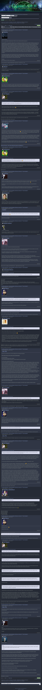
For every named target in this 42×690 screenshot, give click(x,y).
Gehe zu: (39, 682)
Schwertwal (6, 193)
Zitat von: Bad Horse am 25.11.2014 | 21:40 (7, 326)
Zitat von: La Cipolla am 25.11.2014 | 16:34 (7, 158)
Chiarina (5, 32)
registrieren (13, 14)
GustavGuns (6, 75)
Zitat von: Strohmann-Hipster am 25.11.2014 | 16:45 (8, 549)
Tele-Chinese (6, 318)
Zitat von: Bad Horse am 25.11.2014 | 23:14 (7, 498)
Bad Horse (6, 288)
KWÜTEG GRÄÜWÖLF (9, 489)
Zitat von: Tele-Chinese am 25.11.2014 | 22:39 (8, 450)
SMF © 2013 (20, 688)
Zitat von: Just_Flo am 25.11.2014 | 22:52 (7, 396)
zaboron (5, 66)
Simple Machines (24, 688)
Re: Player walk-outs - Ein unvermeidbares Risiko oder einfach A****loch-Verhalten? (15, 64)
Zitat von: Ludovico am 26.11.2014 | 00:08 (7, 644)
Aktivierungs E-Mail (21, 14)
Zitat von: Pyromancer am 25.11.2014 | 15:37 (8, 101)
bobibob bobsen (7, 223)
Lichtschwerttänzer (8, 269)
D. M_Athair (6, 238)
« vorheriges (36, 24)
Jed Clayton (6, 94)
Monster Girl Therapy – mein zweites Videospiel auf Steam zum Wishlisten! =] (12, 145)
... (7, 25)
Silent (4, 636)
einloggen (9, 14)
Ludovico (5, 173)
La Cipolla (5, 123)
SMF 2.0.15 (16, 688)
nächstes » (39, 24)
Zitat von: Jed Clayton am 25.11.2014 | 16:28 (8, 297)
